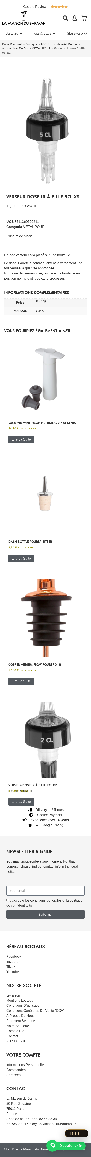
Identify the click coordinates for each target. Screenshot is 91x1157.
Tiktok (10, 966)
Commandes (16, 1070)
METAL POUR (41, 48)
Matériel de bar (66, 44)
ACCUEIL (46, 44)
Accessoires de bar (15, 48)
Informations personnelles (26, 1065)
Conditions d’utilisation (23, 1005)
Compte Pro (15, 1031)
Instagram (13, 961)
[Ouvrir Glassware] (85, 33)
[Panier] (84, 18)
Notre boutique (17, 1026)
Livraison (13, 995)
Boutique (31, 44)
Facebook (13, 956)
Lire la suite (21, 439)
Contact (12, 1036)
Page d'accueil (12, 44)
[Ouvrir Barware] (21, 33)
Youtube (12, 972)
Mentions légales (19, 1000)
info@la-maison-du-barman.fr (52, 1124)
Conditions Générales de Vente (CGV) (35, 1010)
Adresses (13, 1075)
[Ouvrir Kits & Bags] (54, 33)
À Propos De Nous (20, 1016)
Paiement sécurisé (20, 1021)
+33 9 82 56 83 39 (43, 1119)
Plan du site (15, 1041)
